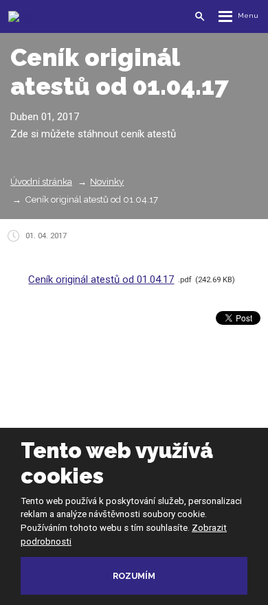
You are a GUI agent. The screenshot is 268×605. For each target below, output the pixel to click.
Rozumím (134, 576)
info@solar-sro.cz (151, 406)
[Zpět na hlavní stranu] (68, 16)
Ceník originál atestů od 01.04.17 (101, 279)
